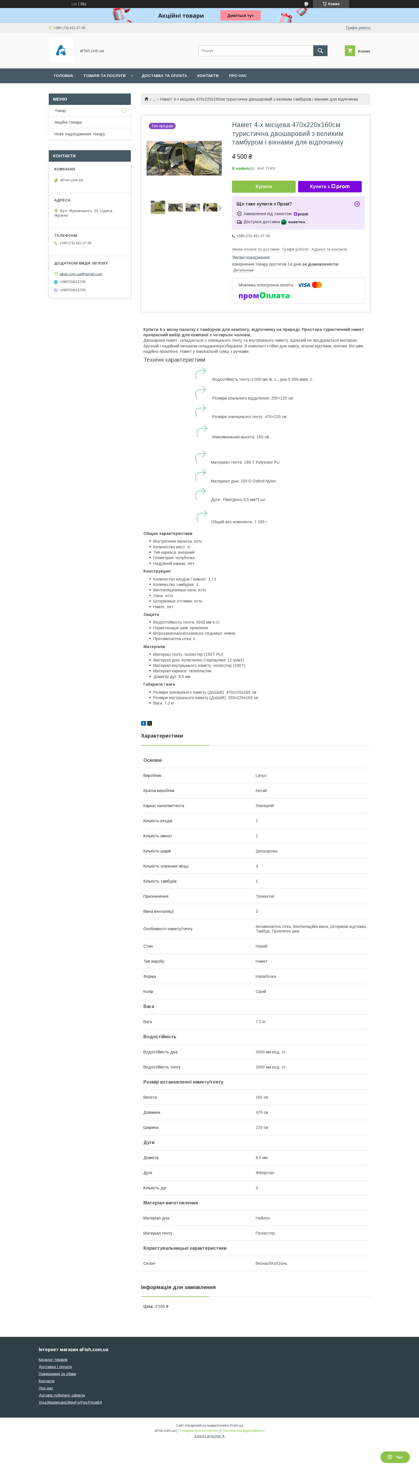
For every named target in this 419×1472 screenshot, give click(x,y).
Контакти (208, 76)
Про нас (238, 76)
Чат (399, 1457)
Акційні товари (68, 122)
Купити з (320, 186)
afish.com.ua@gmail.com (81, 274)
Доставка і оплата (55, 1367)
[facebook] (143, 724)
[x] (149, 724)
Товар (60, 110)
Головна (63, 76)
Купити (264, 186)
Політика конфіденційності (243, 1431)
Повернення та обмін (57, 1374)
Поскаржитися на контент (198, 1431)
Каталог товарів (53, 1359)
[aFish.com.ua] (61, 61)
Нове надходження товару (79, 134)
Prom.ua (236, 1426)
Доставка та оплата (164, 76)
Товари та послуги (104, 76)
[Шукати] (320, 50)
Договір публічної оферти (62, 1395)
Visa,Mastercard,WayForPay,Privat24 (70, 1402)
